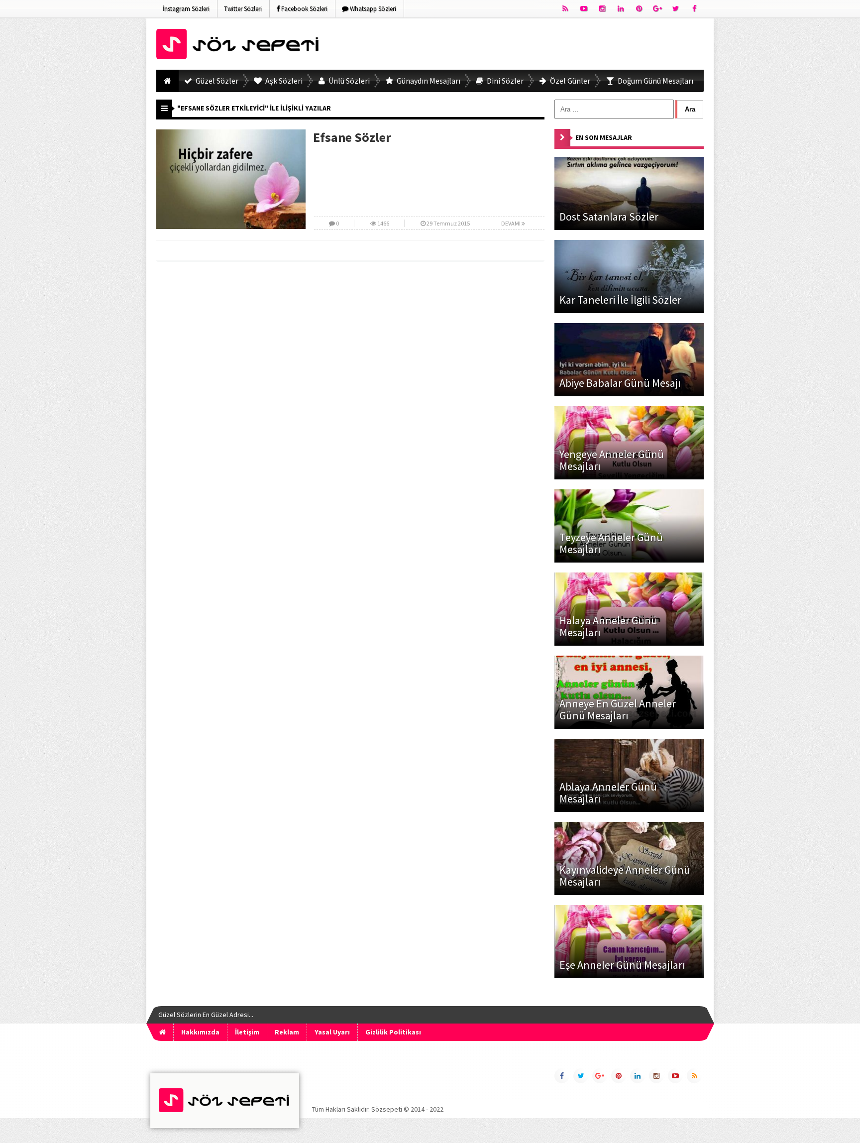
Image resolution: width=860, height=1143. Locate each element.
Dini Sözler (504, 81)
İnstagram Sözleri (186, 8)
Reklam (287, 1032)
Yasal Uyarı (332, 1032)
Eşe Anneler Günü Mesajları (622, 965)
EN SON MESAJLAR (603, 137)
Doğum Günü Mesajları (654, 81)
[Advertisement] (522, 45)
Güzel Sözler (216, 81)
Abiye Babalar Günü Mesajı (620, 383)
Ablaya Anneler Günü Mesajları (608, 792)
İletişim (247, 1032)
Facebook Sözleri (303, 8)
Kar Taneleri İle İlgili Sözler (620, 300)
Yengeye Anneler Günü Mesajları (611, 460)
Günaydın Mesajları (427, 81)
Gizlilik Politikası (393, 1032)
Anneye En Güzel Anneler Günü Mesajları (617, 709)
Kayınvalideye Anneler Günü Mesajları (624, 876)
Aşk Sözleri (283, 81)
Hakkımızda (200, 1032)
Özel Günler (569, 81)
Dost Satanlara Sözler (608, 217)
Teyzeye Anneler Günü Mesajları (611, 543)
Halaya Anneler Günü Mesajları (608, 626)
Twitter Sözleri (243, 8)
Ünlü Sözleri (348, 81)
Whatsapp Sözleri (372, 8)
